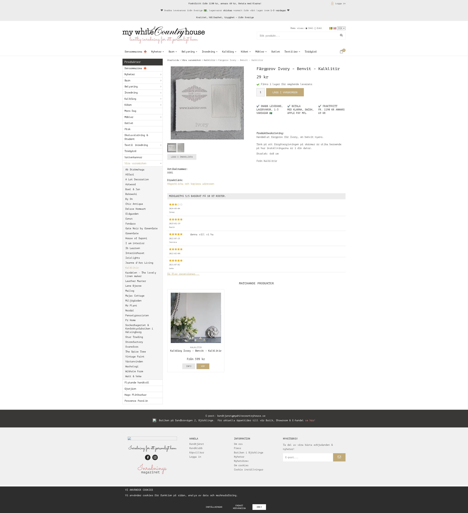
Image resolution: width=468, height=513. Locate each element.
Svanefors (132, 346)
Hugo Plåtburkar (135, 394)
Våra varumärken (135, 163)
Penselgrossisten (137, 315)
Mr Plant (131, 305)
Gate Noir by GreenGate (141, 228)
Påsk (127, 129)
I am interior (134, 243)
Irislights (132, 257)
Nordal (129, 310)
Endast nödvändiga (239, 507)
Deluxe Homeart (135, 209)
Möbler (259, 51)
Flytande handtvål (136, 382)
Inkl (310, 28)
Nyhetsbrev (241, 461)
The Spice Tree (135, 351)
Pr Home (130, 320)
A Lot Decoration (137, 179)
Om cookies (241, 465)
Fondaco (130, 223)
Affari (129, 174)
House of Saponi (136, 238)
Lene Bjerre (133, 285)
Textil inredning (136, 145)
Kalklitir (132, 267)
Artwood (130, 184)
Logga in (340, 3)
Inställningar (214, 507)
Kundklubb (196, 448)
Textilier (291, 51)
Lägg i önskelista (182, 157)
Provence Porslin (136, 400)
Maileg (129, 290)
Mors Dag (130, 111)
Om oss (238, 444)
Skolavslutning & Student (136, 137)
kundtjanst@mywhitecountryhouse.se (241, 415)
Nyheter (156, 51)
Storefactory (134, 342)
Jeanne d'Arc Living (139, 262)
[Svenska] (331, 28)
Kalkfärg (228, 51)
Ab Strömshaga (134, 169)
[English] (335, 28)
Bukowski (131, 194)
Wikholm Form (134, 371)
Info (188, 366)
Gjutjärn (130, 388)
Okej (259, 507)
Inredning (208, 51)
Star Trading (134, 337)
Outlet (275, 51)
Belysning (188, 51)
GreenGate (132, 233)
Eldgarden (132, 213)
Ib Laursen (132, 248)
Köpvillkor (196, 452)
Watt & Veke (133, 376)
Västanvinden (134, 361)
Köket (244, 51)
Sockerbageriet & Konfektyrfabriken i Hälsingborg (139, 328)
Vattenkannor (133, 157)
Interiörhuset (134, 253)
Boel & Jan (132, 189)
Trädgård (310, 51)
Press (237, 448)
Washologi (132, 366)
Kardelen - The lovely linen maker (140, 274)
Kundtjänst (196, 444)
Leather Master (135, 281)
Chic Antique (134, 204)
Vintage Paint (134, 356)
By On (129, 199)
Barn (171, 51)
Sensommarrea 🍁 (136, 51)
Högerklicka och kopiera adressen (190, 183)
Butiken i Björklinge (248, 452)
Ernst (129, 218)
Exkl (319, 28)
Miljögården (133, 300)
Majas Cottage (134, 295)
